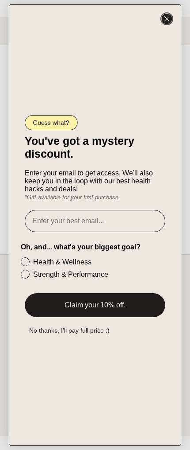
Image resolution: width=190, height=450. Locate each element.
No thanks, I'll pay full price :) (69, 330)
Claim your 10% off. (95, 305)
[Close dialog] (166, 18)
